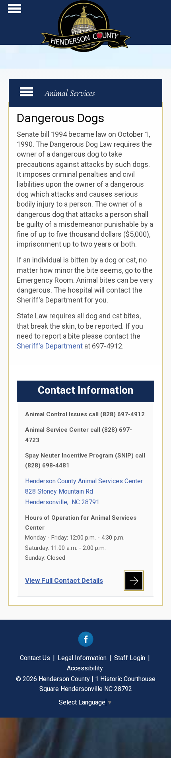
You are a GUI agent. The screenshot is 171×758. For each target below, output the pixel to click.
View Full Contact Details (64, 580)
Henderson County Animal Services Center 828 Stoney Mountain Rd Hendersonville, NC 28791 (84, 491)
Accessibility (85, 668)
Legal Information (82, 658)
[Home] (85, 49)
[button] (14, 10)
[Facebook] (85, 645)
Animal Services (70, 93)
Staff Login (129, 658)
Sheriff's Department (50, 346)
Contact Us (35, 658)
